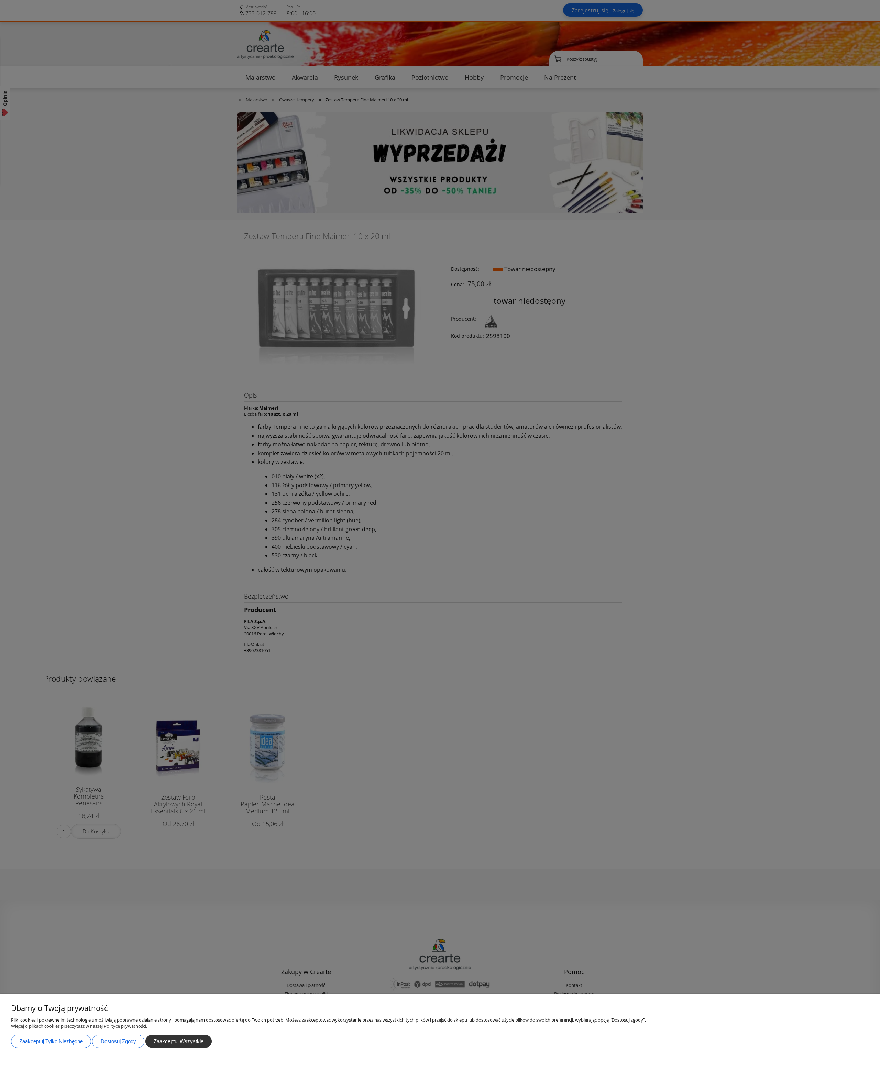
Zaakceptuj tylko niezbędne (51, 1041)
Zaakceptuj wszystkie (179, 1041)
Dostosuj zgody (118, 1041)
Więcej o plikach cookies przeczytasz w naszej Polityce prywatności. (79, 1026)
